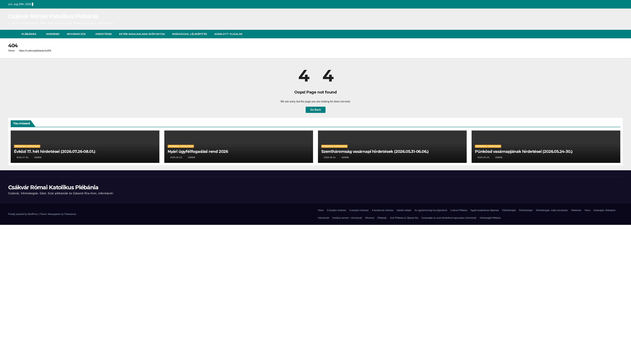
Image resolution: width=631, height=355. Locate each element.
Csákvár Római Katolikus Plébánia (53, 16)
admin (38, 157)
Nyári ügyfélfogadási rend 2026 (198, 151)
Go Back (315, 109)
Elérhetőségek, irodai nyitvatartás (552, 210)
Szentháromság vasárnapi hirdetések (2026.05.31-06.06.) (375, 151)
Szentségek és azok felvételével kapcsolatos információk (448, 218)
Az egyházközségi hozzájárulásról (431, 210)
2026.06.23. (176, 157)
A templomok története (382, 210)
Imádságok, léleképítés (189, 34)
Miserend (53, 34)
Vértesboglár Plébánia (490, 218)
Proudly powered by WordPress (23, 214)
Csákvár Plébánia (458, 210)
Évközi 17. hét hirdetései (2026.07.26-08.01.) (54, 151)
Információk (76, 34)
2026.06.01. (330, 157)
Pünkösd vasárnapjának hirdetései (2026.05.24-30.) (524, 151)
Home (11, 50)
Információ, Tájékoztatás (27, 146)
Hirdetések (103, 34)
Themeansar (70, 214)
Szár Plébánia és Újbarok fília (404, 218)
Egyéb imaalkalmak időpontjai (142, 34)
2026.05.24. (484, 157)
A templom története (336, 210)
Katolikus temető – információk (347, 218)
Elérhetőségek (509, 210)
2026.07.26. (23, 157)
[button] (620, 34)
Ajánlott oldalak (228, 34)
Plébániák (29, 34)
